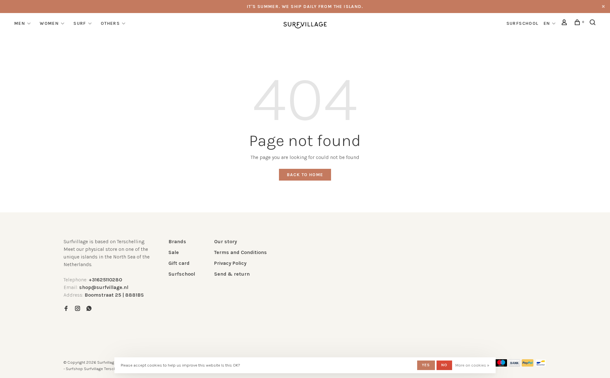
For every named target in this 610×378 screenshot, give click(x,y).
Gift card (179, 263)
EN (547, 23)
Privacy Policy (230, 263)
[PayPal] (527, 365)
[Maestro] (501, 365)
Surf (79, 23)
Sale (173, 252)
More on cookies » (472, 365)
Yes (426, 365)
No (444, 365)
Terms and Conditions (240, 252)
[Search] (593, 23)
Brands (177, 241)
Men (19, 23)
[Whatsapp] (89, 309)
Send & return (232, 274)
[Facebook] (66, 309)
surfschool (522, 23)
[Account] (565, 23)
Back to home (305, 174)
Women (49, 23)
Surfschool (181, 274)
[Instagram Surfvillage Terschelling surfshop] (77, 309)
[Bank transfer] (514, 365)
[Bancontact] (540, 365)
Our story (225, 241)
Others (110, 23)
